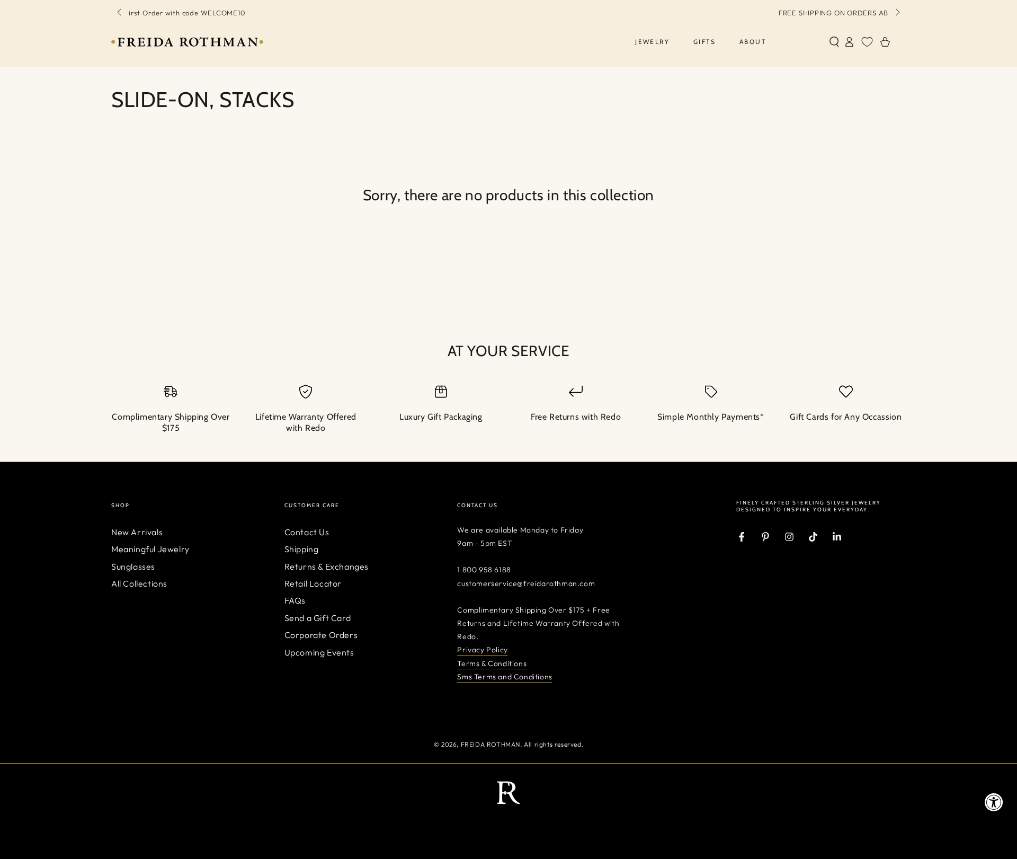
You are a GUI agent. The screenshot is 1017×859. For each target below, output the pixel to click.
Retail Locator (313, 583)
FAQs (295, 600)
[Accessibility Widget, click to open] (994, 802)
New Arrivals (137, 532)
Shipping (301, 549)
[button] (834, 42)
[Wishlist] (867, 42)
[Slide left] (120, 12)
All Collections (139, 583)
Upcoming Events (319, 652)
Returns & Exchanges (326, 566)
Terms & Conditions (492, 663)
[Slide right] (897, 12)
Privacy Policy (482, 649)
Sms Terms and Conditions (504, 676)
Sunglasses (133, 566)
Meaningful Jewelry (150, 549)
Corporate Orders (321, 635)
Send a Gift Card (317, 618)
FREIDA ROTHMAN (490, 744)
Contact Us (306, 532)
